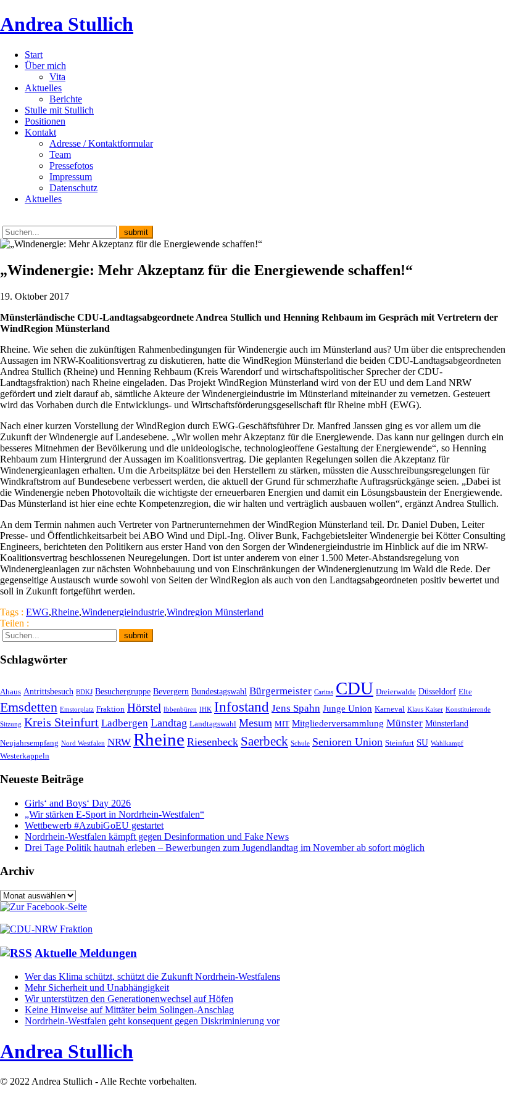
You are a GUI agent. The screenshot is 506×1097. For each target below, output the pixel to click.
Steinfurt (399, 743)
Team (60, 154)
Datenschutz (73, 188)
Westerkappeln (24, 756)
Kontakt (40, 132)
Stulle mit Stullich (59, 110)
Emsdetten (28, 707)
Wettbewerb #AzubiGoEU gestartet (94, 825)
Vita (57, 77)
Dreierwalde (396, 692)
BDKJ (84, 692)
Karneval (390, 709)
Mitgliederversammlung (338, 723)
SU (422, 742)
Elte (465, 692)
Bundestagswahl (219, 691)
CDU (354, 688)
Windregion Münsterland (215, 612)
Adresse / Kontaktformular (101, 143)
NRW (119, 742)
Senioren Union (347, 742)
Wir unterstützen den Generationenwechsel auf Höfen (129, 998)
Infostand (241, 707)
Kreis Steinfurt (61, 722)
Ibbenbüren (180, 709)
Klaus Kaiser (425, 709)
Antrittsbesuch (48, 691)
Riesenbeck (212, 742)
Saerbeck (264, 741)
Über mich (45, 65)
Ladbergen (124, 723)
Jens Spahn (296, 708)
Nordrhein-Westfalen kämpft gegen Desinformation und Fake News (157, 836)
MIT (282, 724)
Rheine (65, 612)
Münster (404, 723)
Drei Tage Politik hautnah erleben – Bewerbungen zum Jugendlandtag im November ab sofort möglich (225, 847)
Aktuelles (43, 88)
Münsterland (446, 723)
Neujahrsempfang (29, 743)
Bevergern (171, 691)
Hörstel (144, 707)
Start (34, 54)
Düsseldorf (437, 691)
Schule (300, 743)
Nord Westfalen (83, 743)
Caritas (323, 692)
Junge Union (347, 708)
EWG (37, 612)
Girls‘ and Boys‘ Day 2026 (78, 803)
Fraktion (110, 709)
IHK (205, 709)
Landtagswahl (212, 724)
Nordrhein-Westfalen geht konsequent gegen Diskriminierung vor (152, 1021)
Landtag (169, 723)
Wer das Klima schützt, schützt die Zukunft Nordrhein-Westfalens (152, 976)
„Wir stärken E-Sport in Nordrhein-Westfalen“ (114, 814)
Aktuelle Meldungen (86, 953)
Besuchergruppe (123, 691)
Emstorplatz (77, 709)
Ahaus (10, 692)
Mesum (255, 723)
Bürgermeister (280, 691)
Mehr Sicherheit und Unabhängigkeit (97, 987)
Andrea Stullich (66, 24)
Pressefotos (71, 165)
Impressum (70, 176)
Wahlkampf (447, 743)
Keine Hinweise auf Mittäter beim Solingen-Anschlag (129, 1010)
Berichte (65, 99)
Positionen (45, 121)
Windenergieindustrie (122, 612)
